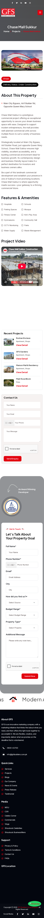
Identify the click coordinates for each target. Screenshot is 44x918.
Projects (16, 31)
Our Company (10, 781)
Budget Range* (13, 609)
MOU (7, 807)
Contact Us (9, 854)
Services (8, 769)
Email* (9, 571)
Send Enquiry (13, 458)
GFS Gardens (22, 351)
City (8, 584)
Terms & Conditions (13, 850)
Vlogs (7, 824)
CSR (6, 811)
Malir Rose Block (23, 379)
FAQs (7, 858)
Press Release (10, 790)
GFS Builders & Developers (28, 907)
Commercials (10, 820)
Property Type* (13, 622)
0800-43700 (12, 748)
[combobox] (9, 423)
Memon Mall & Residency (27, 365)
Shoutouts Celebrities (13, 828)
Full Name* (11, 546)
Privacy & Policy (11, 846)
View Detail (22, 345)
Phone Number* (13, 559)
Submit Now (29, 676)
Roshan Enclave (23, 338)
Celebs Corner (10, 816)
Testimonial (9, 794)
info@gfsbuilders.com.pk (17, 754)
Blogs (7, 777)
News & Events (11, 785)
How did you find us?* (16, 596)
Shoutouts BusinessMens (15, 832)
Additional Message (15, 634)
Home (6, 31)
